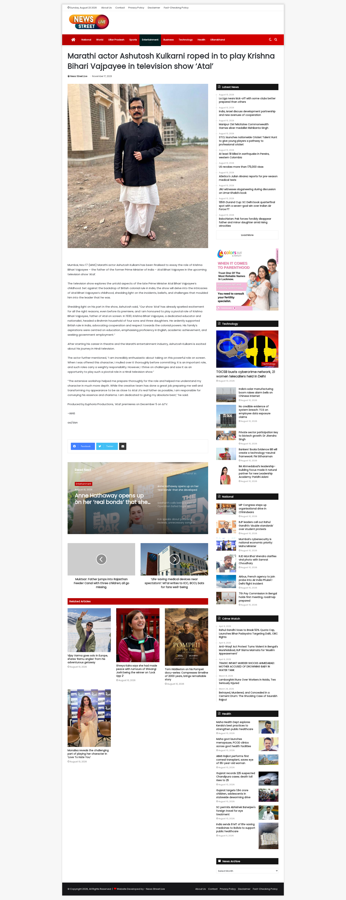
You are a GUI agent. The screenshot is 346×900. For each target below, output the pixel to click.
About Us (106, 7)
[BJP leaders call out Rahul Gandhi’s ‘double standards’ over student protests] (226, 526)
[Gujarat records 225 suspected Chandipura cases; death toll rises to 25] (268, 779)
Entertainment (150, 39)
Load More (247, 235)
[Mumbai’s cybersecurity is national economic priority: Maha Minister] (226, 544)
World (99, 39)
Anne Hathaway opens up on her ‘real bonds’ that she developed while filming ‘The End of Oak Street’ (111, 498)
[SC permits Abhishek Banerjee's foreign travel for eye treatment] (268, 813)
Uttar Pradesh (116, 39)
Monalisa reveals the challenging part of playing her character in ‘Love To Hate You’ (88, 754)
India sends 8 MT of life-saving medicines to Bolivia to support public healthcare (235, 827)
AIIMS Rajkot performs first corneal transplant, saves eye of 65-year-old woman (234, 759)
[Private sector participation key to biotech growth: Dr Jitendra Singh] (226, 435)
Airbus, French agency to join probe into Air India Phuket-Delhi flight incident (257, 580)
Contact (120, 7)
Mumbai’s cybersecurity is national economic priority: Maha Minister (256, 542)
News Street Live (78, 76)
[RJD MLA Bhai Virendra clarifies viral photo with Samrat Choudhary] (226, 563)
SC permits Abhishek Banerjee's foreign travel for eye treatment (236, 810)
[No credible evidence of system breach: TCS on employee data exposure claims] (226, 416)
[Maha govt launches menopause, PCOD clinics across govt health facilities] (268, 744)
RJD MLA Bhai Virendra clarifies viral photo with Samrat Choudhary (257, 559)
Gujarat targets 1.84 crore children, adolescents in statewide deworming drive (233, 793)
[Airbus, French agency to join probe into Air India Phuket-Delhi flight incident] (226, 581)
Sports (133, 39)
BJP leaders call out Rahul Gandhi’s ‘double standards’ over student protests (256, 525)
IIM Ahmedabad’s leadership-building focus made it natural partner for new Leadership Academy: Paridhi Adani (258, 471)
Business (168, 39)
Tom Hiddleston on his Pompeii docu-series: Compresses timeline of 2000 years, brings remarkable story (186, 674)
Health (201, 39)
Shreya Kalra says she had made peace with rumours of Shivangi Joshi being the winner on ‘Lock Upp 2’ (136, 671)
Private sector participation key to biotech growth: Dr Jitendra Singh (258, 435)
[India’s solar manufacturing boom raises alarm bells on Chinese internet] (226, 394)
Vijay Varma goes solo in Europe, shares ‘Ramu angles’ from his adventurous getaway (88, 659)
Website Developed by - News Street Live (141, 889)
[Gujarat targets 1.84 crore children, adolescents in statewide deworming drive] (268, 795)
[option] (138, 498)
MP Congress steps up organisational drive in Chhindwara (253, 508)
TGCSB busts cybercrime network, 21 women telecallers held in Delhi (245, 373)
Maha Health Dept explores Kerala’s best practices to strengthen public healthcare (234, 725)
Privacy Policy (136, 7)
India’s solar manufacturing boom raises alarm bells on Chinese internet (256, 392)
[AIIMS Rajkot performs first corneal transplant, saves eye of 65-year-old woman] (268, 759)
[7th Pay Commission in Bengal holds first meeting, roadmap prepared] (226, 598)
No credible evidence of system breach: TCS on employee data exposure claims (254, 412)
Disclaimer (154, 7)
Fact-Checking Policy (176, 7)
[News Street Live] (89, 22)
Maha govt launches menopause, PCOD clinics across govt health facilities (233, 742)
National (86, 39)
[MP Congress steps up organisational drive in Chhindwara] (226, 508)
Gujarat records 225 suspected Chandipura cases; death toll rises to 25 (235, 776)
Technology (186, 39)
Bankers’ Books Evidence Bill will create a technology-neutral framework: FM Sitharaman (258, 453)
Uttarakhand (217, 39)
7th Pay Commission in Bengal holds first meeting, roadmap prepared (258, 597)
